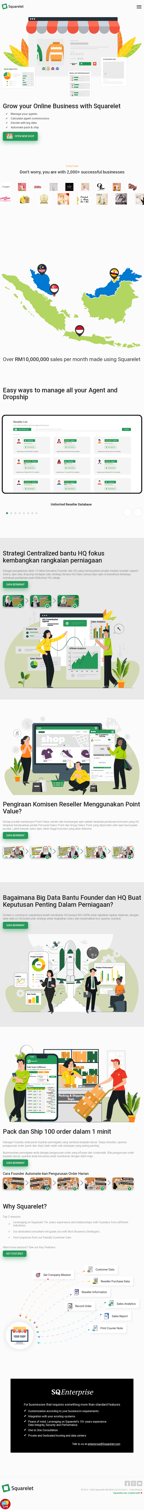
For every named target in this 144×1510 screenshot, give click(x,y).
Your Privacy (136, 1489)
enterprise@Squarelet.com (104, 1444)
